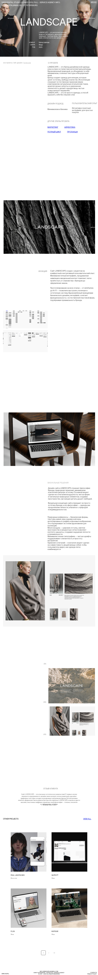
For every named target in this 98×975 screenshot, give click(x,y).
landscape (27, 63)
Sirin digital (5, 973)
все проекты (7, 63)
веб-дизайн (18, 63)
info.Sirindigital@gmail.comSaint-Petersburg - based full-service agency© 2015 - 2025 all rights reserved (49, 972)
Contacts (93, 972)
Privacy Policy (92, 974)
